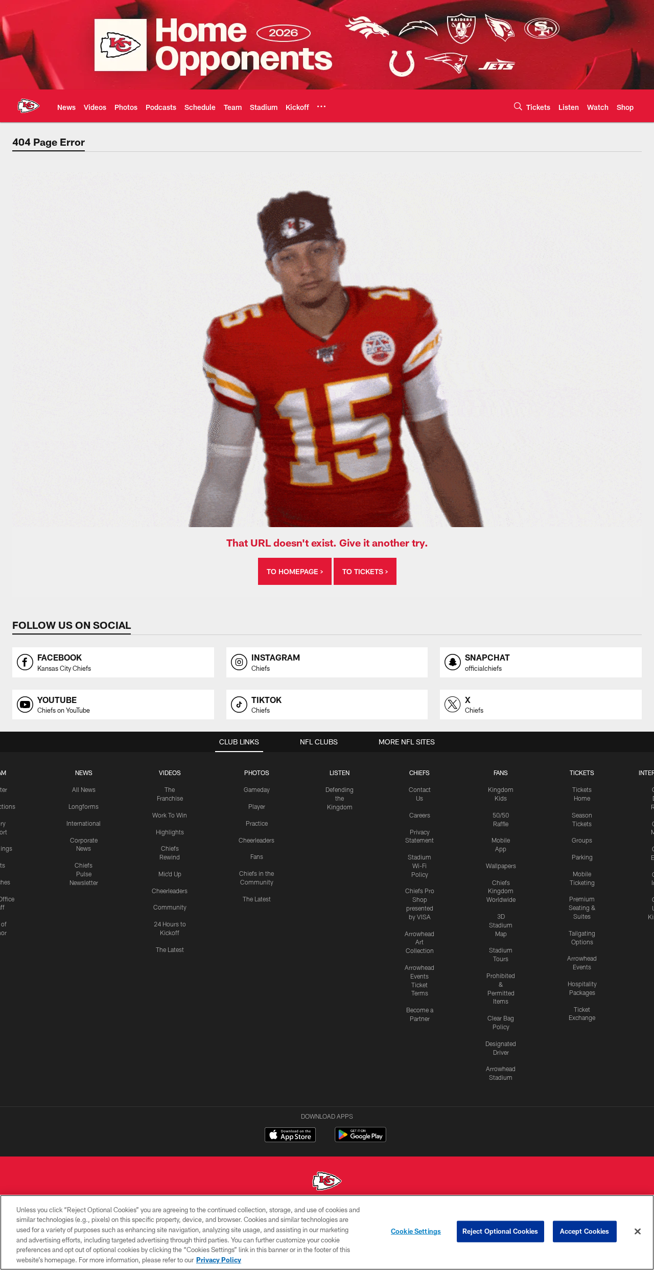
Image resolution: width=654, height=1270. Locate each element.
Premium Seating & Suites (582, 907)
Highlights (170, 831)
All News (84, 789)
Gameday (257, 789)
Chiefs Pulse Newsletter (83, 873)
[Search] (518, 106)
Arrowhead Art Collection (419, 942)
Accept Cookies (585, 1231)
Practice (257, 823)
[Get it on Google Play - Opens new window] (360, 1139)
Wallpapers (501, 865)
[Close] (637, 1231)
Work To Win (169, 815)
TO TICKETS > (365, 571)
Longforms (83, 806)
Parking (582, 856)
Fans (256, 856)
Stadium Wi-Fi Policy (419, 865)
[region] (327, 1232)
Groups (582, 840)
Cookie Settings (416, 1231)
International (83, 823)
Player (256, 806)
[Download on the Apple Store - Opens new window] (290, 1136)
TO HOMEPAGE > (295, 571)
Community (169, 907)
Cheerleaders (170, 890)
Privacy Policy (218, 1259)
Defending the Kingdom (339, 798)
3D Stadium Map (500, 925)
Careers (419, 815)
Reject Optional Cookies (500, 1231)
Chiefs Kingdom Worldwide (501, 891)
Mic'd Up (169, 873)
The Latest (170, 949)
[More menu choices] (321, 106)
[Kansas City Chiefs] (327, 1182)
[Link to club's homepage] (28, 106)
